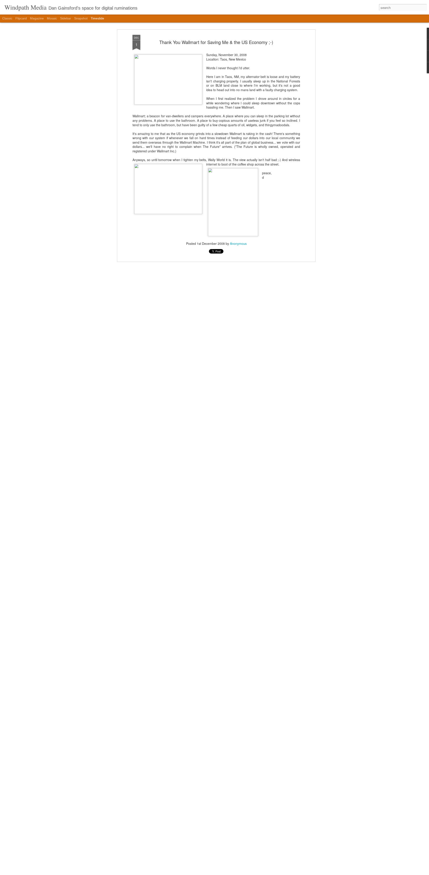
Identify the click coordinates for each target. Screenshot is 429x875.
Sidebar (65, 18)
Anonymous (238, 243)
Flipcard (21, 18)
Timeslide (97, 18)
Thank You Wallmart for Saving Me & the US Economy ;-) (216, 42)
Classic (7, 18)
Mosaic (52, 18)
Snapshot (81, 18)
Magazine (37, 18)
